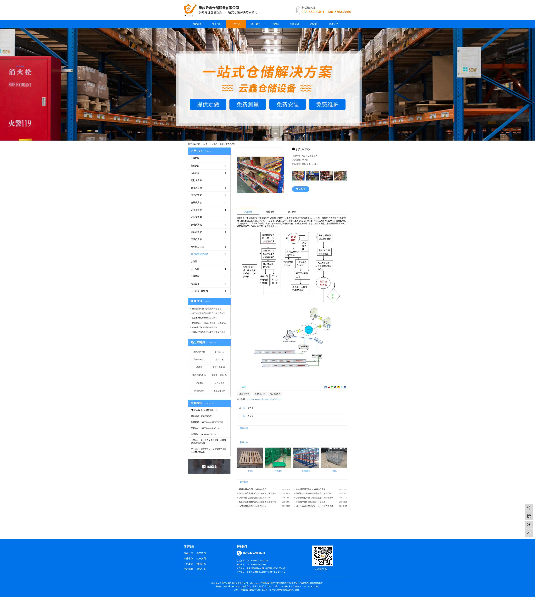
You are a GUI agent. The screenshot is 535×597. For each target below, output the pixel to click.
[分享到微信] (332, 387)
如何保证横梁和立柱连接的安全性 (310, 489)
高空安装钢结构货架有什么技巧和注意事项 (314, 506)
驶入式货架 (196, 217)
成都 (286, 586)
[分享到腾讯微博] (342, 387)
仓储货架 (199, 383)
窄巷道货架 (196, 232)
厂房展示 (275, 24)
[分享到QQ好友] (335, 387)
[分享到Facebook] (345, 387)
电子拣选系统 (219, 391)
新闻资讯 (294, 24)
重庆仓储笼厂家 (199, 375)
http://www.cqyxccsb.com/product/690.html (264, 399)
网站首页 (197, 24)
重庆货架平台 (199, 352)
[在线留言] (529, 525)
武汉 (313, 586)
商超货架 (195, 173)
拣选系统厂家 (260, 394)
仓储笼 (194, 261)
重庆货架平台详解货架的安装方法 (206, 309)
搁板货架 (195, 165)
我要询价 (300, 189)
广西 (304, 586)
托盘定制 (195, 276)
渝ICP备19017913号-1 (233, 586)
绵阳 (295, 586)
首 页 (205, 144)
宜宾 (290, 586)
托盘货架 (195, 158)
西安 (299, 586)
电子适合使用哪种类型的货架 (204, 327)
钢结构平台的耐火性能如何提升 (253, 489)
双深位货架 (196, 239)
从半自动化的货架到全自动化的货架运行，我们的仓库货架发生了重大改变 (210, 313)
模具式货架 (196, 202)
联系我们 (314, 24)
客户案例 (255, 24)
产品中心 (236, 24)
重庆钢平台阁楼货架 (300, 583)
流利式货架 (196, 180)
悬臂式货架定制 (219, 367)
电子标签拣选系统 (227, 144)
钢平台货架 (196, 195)
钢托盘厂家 (219, 352)
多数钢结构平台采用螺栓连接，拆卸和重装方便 (316, 498)
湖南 (317, 586)
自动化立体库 (197, 247)
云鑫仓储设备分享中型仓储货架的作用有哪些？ (210, 332)
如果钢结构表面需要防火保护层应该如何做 (257, 502)
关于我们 (216, 24)
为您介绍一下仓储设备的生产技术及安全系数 (210, 323)
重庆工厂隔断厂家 (219, 375)
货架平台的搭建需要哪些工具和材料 (254, 498)
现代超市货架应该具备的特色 (204, 318)
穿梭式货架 (196, 210)
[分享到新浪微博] (329, 387)
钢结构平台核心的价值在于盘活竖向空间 (313, 493)
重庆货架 (275, 583)
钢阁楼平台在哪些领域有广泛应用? (311, 502)
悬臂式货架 (196, 224)
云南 (308, 586)
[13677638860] (529, 508)
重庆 (277, 586)
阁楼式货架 (196, 188)
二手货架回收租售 (199, 291)
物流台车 (195, 283)
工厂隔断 (195, 269)
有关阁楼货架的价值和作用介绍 (253, 506)
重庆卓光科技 (258, 586)
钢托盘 (199, 367)
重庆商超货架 (199, 359)
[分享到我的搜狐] (338, 387)
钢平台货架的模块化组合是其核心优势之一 (257, 493)
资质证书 (333, 24)
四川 (281, 586)
